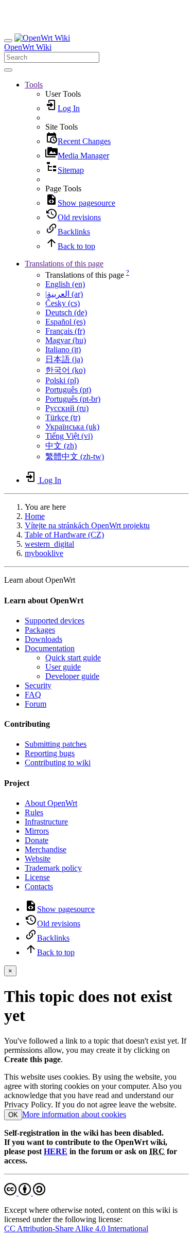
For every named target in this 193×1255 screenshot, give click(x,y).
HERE (55, 1151)
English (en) (65, 284)
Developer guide (72, 676)
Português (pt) (68, 389)
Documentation (50, 648)
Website (37, 858)
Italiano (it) (63, 349)
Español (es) (65, 321)
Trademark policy (53, 868)
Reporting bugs (50, 753)
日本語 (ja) (64, 359)
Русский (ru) (67, 408)
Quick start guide (73, 657)
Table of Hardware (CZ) (64, 534)
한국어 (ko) (65, 370)
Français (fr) (65, 331)
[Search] (8, 69)
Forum (35, 704)
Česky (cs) (62, 303)
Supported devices (54, 620)
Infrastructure (46, 821)
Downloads (43, 639)
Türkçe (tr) (62, 417)
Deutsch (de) (66, 312)
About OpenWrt (51, 803)
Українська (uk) (72, 426)
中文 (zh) (61, 445)
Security (38, 685)
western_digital (49, 544)
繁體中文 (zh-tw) (74, 456)
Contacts (39, 886)
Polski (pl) (62, 380)
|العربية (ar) (64, 294)
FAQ (33, 694)
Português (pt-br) (72, 399)
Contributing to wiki (58, 762)
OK (13, 1115)
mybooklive (44, 553)
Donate (36, 840)
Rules (34, 812)
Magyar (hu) (65, 340)
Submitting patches (55, 744)
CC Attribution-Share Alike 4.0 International (76, 1228)
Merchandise (45, 849)
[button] (34, 84)
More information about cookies (74, 1114)
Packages (40, 629)
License (37, 877)
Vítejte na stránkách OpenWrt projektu (87, 525)
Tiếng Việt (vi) (69, 436)
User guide (63, 666)
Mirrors (37, 831)
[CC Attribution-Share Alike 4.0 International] (24, 1192)
